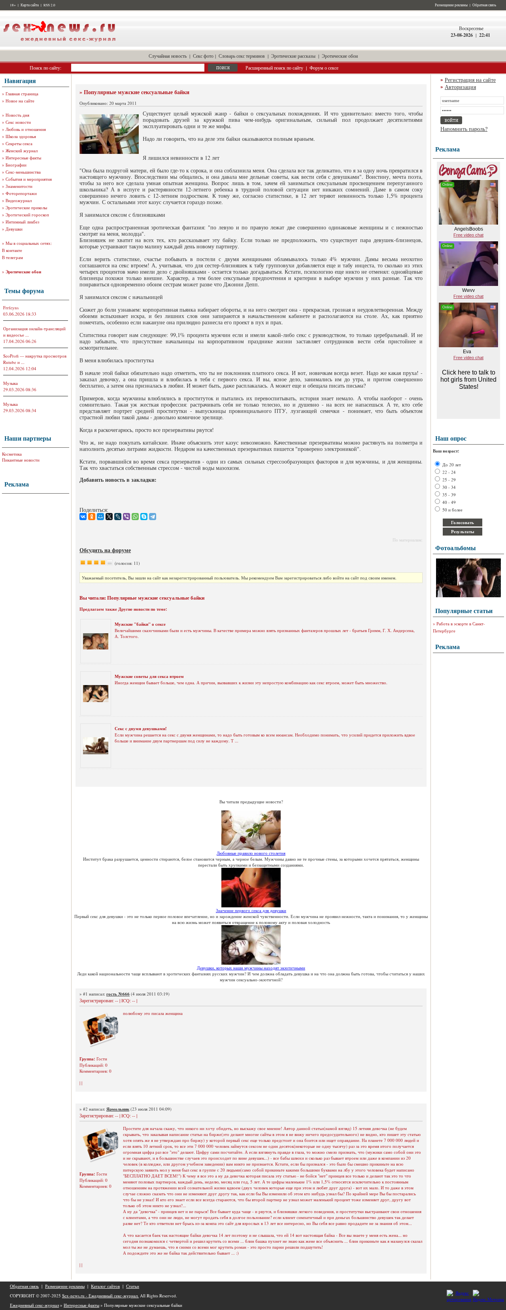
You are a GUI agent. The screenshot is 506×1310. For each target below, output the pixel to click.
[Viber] (126, 516)
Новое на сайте (20, 101)
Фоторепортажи (21, 193)
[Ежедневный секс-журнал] (59, 45)
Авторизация (460, 87)
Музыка (10, 383)
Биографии (16, 165)
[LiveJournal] (117, 516)
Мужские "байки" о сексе (140, 624)
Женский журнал (22, 150)
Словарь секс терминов (242, 56)
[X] (109, 516)
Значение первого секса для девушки (251, 910)
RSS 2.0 (49, 5)
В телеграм (12, 257)
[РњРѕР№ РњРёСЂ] (100, 516)
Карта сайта (30, 5)
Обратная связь (484, 5)
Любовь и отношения (26, 129)
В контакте (12, 250)
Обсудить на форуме (105, 550)
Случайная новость (168, 56)
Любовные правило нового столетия (251, 853)
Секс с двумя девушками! (141, 728)
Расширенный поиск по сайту (274, 67)
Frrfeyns (11, 307)
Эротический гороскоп (27, 215)
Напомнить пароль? (463, 129)
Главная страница (22, 94)
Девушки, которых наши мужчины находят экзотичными (251, 968)
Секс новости (18, 122)
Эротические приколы (26, 207)
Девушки (14, 229)
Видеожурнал (19, 200)
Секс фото (203, 56)
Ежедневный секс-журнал (34, 1305)
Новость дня (17, 115)
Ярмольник (117, 1109)
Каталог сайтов (105, 1286)
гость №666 (118, 994)
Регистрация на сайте (470, 79)
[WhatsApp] (135, 516)
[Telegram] (152, 516)
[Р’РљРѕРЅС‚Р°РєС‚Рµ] (83, 516)
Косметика (12, 454)
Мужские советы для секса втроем (149, 676)
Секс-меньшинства (23, 172)
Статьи (132, 1286)
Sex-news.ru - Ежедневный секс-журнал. (100, 1296)
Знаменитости (19, 186)
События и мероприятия (29, 179)
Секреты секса (19, 143)
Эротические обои (340, 56)
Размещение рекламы (451, 5)
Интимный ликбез (22, 222)
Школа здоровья (21, 136)
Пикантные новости (21, 460)
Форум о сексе (324, 67)
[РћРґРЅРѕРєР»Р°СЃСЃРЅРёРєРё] (91, 516)
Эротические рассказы (293, 56)
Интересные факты (23, 158)
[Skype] (143, 516)
